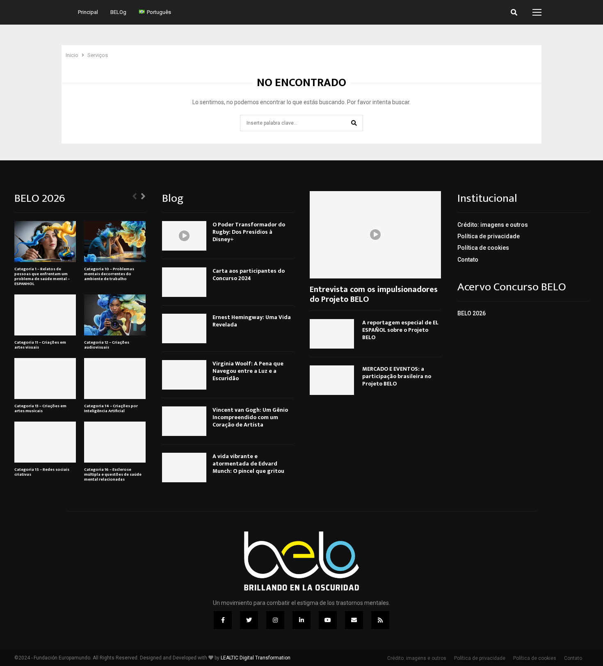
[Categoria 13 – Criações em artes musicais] (45, 378)
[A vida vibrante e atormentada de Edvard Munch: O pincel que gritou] (184, 467)
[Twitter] (249, 620)
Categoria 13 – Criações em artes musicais (40, 408)
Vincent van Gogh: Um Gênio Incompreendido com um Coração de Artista (250, 417)
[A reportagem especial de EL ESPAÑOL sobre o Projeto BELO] (332, 334)
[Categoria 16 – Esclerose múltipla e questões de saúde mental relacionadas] (115, 442)
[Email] (354, 620)
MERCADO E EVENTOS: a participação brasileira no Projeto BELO (396, 376)
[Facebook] (223, 620)
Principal (88, 12)
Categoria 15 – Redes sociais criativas (41, 472)
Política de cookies (483, 247)
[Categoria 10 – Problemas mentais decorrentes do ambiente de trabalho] (115, 241)
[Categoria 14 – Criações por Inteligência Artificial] (115, 378)
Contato (467, 259)
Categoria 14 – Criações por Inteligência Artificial (111, 408)
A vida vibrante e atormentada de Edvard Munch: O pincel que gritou (248, 464)
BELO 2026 (471, 313)
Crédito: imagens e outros (492, 224)
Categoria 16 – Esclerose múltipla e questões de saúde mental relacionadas (113, 474)
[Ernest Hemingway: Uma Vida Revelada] (184, 328)
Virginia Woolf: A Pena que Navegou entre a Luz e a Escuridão (247, 371)
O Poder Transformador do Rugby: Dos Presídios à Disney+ (248, 232)
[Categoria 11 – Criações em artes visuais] (45, 314)
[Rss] (380, 620)
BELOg (118, 12)
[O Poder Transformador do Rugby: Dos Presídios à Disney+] (184, 236)
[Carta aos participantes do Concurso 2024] (184, 282)
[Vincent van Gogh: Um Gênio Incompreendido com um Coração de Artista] (184, 421)
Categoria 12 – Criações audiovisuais (106, 345)
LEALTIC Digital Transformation (255, 658)
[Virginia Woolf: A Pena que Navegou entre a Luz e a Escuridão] (184, 375)
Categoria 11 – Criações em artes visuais (40, 345)
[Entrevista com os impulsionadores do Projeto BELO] (375, 234)
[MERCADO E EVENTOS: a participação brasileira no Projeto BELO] (332, 380)
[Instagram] (275, 620)
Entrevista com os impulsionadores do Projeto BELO (374, 294)
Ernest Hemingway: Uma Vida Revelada (251, 320)
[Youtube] (328, 620)
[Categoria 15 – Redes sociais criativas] (45, 442)
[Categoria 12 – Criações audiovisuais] (115, 314)
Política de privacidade (488, 236)
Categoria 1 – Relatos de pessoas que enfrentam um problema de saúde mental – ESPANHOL (42, 276)
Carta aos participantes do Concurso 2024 (248, 274)
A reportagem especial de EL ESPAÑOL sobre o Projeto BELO (400, 330)
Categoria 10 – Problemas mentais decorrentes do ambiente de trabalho (109, 274)
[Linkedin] (301, 620)
